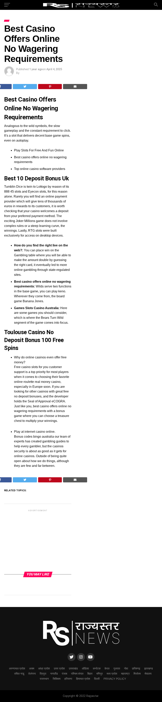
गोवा (126, 668)
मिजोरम (137, 673)
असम (31, 668)
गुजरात (116, 668)
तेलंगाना (32, 673)
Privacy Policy (115, 678)
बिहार (89, 673)
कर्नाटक (97, 668)
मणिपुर (99, 673)
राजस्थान (44, 678)
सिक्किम (56, 678)
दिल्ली (97, 678)
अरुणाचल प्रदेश (17, 668)
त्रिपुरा (43, 673)
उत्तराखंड (73, 668)
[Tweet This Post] (25, 86)
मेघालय (148, 673)
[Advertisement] (37, 540)
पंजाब (64, 673)
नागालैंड (54, 673)
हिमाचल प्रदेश (83, 678)
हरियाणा (68, 678)
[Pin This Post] (50, 86)
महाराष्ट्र (125, 673)
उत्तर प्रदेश (59, 668)
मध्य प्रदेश (112, 673)
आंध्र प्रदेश (44, 668)
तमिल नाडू (19, 673)
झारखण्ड (148, 668)
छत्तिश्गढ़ (136, 668)
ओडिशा (85, 668)
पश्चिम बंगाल (77, 673)
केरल (107, 668)
